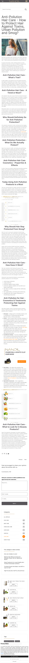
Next (25, 459)
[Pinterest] (4, 453)
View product (21, 361)
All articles (7, 517)
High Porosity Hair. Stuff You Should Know (14, 570)
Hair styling (14, 539)
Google (2, 653)
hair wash (24, 327)
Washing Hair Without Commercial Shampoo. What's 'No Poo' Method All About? (13, 558)
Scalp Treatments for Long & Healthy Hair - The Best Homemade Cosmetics (14, 563)
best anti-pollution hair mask (10, 339)
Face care (14, 520)
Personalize (14, 661)
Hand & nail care (14, 526)
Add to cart (13, 585)
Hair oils (14, 533)
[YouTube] (8, 453)
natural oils (23, 131)
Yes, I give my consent (14, 656)
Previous (20, 459)
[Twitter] (6, 453)
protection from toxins (9, 641)
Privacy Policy (5, 643)
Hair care (14, 536)
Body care (14, 523)
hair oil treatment (12, 378)
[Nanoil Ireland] (14, 1)
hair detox (17, 641)
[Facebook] (2, 453)
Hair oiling (14, 530)
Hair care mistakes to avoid (10, 554)
